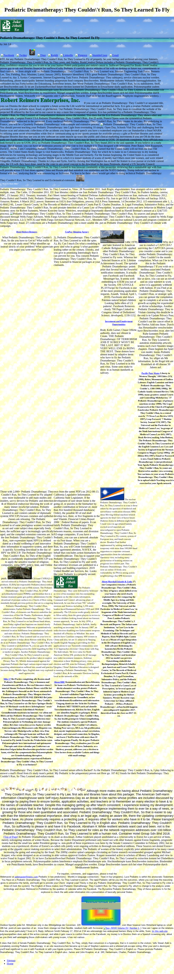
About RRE (59, 682)
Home (10, 963)
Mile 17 (7, 679)
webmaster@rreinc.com (26, 877)
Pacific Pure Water (151, 373)
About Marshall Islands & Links (117, 581)
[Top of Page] (10, 836)
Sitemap (11, 960)
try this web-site (160, 931)
